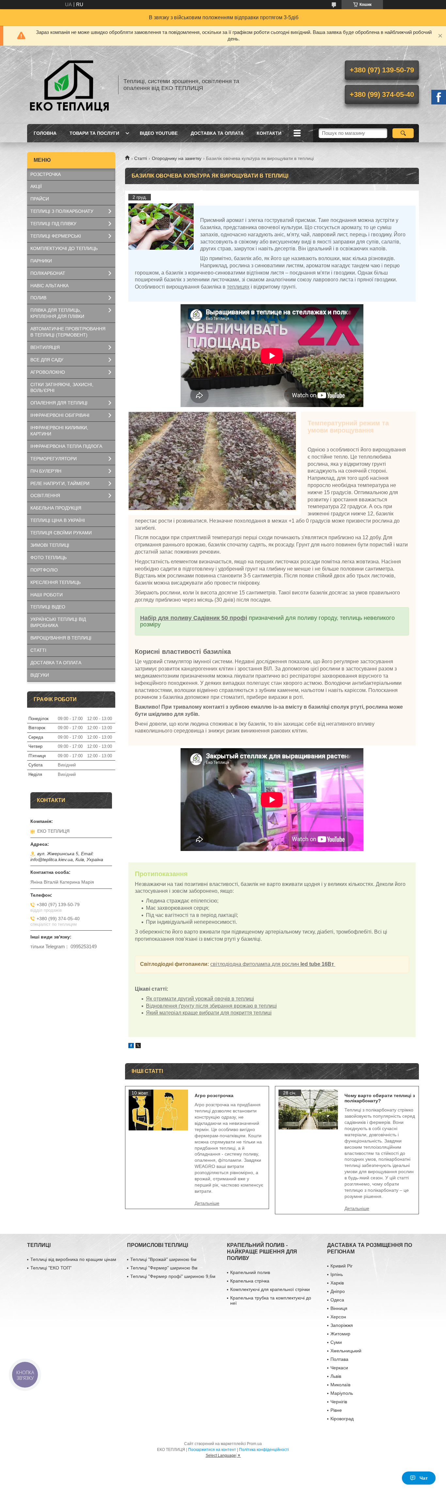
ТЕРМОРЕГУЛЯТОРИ (53, 458)
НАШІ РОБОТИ (46, 594)
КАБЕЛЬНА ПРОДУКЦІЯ (55, 508)
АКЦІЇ (36, 186)
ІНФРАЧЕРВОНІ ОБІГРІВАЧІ (59, 415)
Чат (424, 1478)
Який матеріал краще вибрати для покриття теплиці (209, 1012)
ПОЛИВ (38, 297)
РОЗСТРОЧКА (45, 174)
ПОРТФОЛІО (44, 570)
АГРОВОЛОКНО (47, 372)
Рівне (336, 1410)
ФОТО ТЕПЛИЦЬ (48, 557)
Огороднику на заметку (176, 158)
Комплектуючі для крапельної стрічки (270, 1289)
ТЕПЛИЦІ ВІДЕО (47, 606)
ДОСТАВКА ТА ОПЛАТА (217, 133)
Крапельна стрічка (249, 1280)
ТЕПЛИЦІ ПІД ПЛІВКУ (53, 223)
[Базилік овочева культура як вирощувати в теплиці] (161, 226)
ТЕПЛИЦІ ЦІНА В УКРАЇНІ (57, 520)
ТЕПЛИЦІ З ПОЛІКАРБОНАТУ (61, 211)
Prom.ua (254, 1443)
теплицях (238, 287)
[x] (138, 1046)
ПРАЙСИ (39, 198)
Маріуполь (341, 1393)
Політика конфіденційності (264, 1449)
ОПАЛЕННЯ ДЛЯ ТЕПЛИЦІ (59, 402)
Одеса (337, 1299)
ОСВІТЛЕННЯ (45, 495)
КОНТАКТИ (269, 133)
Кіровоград (342, 1418)
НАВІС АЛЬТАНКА (49, 285)
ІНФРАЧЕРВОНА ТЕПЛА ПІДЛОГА (66, 446)
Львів (335, 1376)
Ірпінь (336, 1274)
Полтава (339, 1359)
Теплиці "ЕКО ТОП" (51, 1267)
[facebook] (131, 1046)
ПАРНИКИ (41, 260)
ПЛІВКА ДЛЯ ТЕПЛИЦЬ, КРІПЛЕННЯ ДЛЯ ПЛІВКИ (57, 313)
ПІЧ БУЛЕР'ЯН (45, 471)
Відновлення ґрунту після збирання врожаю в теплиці (211, 1006)
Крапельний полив (250, 1272)
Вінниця (338, 1308)
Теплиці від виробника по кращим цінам (73, 1259)
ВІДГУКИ (39, 675)
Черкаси (339, 1367)
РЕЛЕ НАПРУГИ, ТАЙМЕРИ (59, 483)
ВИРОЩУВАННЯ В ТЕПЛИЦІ (60, 637)
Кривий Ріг (341, 1265)
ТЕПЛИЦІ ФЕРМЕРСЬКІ (55, 236)
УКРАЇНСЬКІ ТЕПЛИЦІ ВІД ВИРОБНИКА (58, 622)
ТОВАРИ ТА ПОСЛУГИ (94, 133)
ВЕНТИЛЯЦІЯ (45, 347)
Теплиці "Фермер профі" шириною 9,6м (172, 1276)
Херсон (338, 1316)
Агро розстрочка (214, 1095)
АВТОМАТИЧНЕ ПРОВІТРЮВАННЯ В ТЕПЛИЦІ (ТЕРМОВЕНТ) (67, 332)
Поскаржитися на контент (212, 1449)
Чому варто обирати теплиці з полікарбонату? (379, 1098)
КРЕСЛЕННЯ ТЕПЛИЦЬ (55, 582)
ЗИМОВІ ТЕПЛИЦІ (49, 545)
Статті (140, 158)
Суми (336, 1342)
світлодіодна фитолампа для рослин (272, 964)
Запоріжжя (341, 1325)
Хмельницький (345, 1350)
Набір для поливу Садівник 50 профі (193, 618)
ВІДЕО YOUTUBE (159, 133)
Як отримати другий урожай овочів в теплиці (200, 998)
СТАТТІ (38, 650)
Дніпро (337, 1291)
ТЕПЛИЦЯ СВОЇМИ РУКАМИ (61, 532)
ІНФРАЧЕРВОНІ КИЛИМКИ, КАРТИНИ (59, 430)
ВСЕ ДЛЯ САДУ (46, 359)
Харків (337, 1282)
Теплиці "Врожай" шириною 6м (163, 1259)
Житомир (340, 1333)
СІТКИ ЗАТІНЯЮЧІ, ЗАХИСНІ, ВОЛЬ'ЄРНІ (61, 387)
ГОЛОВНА (45, 133)
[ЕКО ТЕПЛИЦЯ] (69, 85)
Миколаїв (340, 1384)
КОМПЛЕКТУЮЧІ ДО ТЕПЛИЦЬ (64, 248)
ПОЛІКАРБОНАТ (47, 273)
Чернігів (338, 1401)
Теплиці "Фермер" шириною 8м (164, 1267)
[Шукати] (403, 133)
